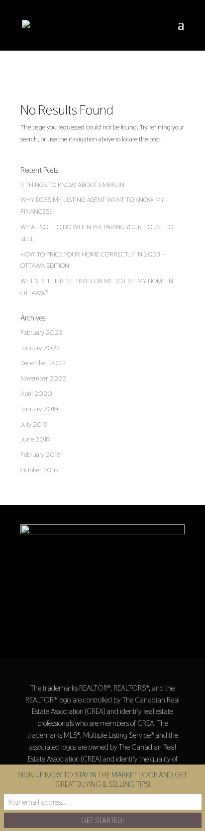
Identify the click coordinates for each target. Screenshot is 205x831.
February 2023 (41, 332)
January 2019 (39, 408)
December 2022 (43, 362)
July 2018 (33, 424)
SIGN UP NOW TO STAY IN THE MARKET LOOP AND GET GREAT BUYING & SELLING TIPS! (102, 779)
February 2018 (40, 454)
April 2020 (36, 393)
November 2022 (43, 378)
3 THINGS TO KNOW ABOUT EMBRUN (72, 184)
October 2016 (39, 469)
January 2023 (40, 347)
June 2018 (35, 439)
